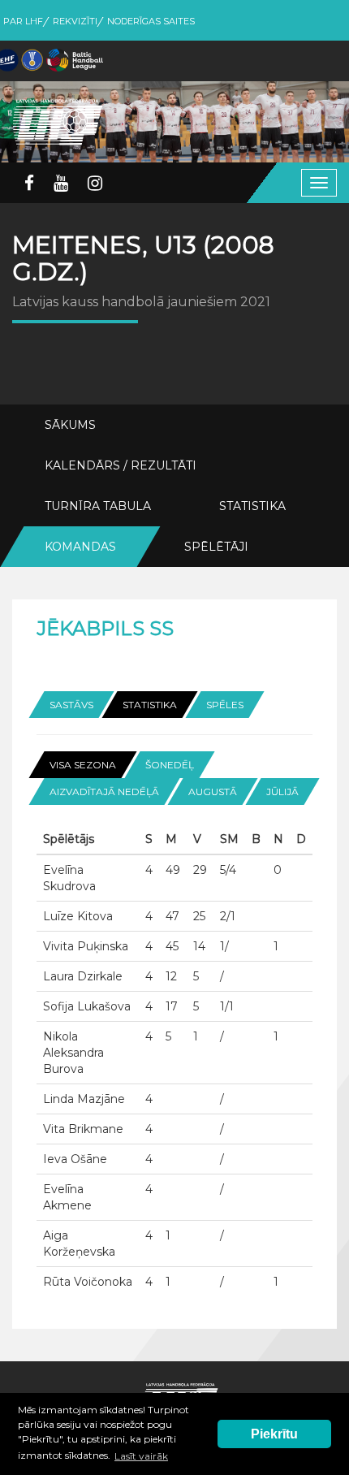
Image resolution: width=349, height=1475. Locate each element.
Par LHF (23, 21)
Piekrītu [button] (274, 1434)
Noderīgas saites (151, 21)
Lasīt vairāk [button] (141, 1456)
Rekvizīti (75, 21)
